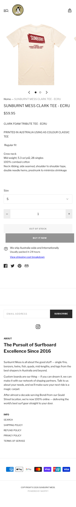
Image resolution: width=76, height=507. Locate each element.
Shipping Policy (13, 425)
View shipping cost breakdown (27, 256)
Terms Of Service (14, 440)
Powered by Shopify (38, 491)
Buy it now (40, 238)
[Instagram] (38, 327)
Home (7, 99)
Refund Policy (12, 430)
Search (8, 419)
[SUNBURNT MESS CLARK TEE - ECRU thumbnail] (36, 92)
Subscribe (61, 313)
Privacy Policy (12, 435)
